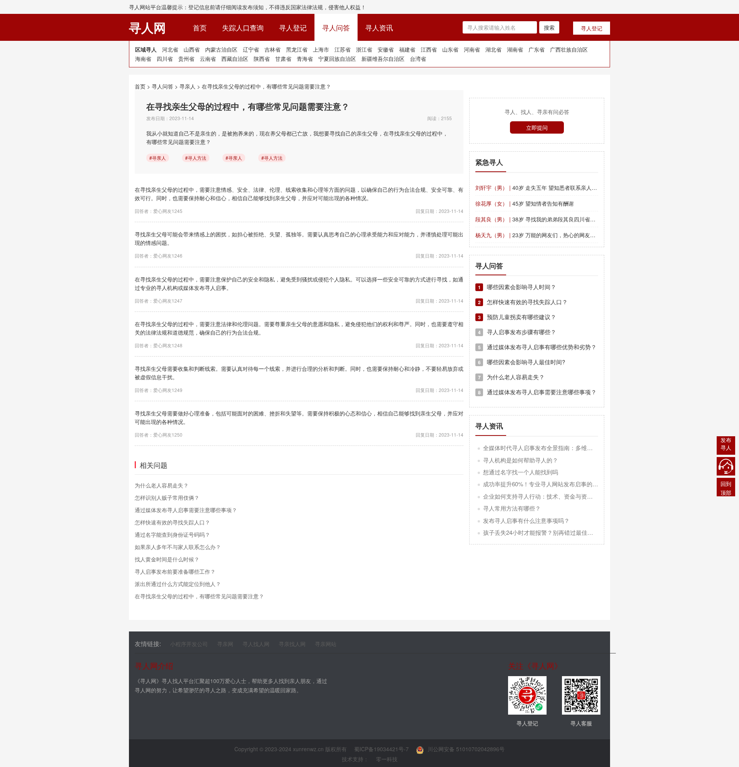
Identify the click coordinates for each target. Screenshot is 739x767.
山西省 (192, 49)
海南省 (143, 58)
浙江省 (364, 49)
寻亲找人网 (292, 644)
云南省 (208, 58)
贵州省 (186, 58)
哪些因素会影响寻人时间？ (517, 287)
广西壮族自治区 (569, 49)
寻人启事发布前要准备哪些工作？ (175, 571)
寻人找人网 (255, 644)
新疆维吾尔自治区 (383, 58)
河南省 (472, 49)
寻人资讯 (379, 27)
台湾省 (418, 58)
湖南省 (515, 49)
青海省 (305, 58)
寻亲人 (187, 86)
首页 (203, 27)
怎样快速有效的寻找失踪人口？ (172, 522)
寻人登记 (293, 27)
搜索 (549, 27)
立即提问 (537, 127)
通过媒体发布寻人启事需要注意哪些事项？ (186, 510)
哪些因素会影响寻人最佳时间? (521, 362)
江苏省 (342, 49)
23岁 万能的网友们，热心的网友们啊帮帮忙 (546, 235)
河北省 (170, 49)
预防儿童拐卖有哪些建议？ (517, 317)
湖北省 (493, 49)
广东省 (536, 49)
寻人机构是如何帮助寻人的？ (520, 460)
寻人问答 (336, 27)
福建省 (407, 49)
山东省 (450, 49)
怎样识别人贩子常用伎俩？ (167, 497)
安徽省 (386, 49)
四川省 (165, 58)
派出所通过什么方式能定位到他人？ (178, 584)
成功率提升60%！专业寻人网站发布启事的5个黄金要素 (553, 484)
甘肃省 (283, 58)
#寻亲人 (157, 157)
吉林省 (272, 49)
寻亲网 (225, 644)
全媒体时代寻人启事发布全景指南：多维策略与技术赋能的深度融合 (569, 448)
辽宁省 (251, 49)
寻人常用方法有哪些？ (512, 508)
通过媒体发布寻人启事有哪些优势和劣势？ (537, 347)
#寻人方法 (195, 157)
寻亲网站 (325, 644)
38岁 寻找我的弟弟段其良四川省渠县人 (540, 219)
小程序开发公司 (189, 644)
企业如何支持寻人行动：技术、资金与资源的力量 (546, 496)
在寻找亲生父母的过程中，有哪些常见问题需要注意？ (266, 86)
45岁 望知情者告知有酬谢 (524, 203)
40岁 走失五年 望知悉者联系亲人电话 (538, 187)
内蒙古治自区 (221, 49)
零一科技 (387, 759)
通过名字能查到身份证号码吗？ (172, 534)
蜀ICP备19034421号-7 (381, 749)
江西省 (429, 49)
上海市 (321, 49)
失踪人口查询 (243, 27)
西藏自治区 (234, 58)
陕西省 (262, 58)
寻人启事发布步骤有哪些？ (517, 332)
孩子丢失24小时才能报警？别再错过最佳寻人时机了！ (552, 532)
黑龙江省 (297, 49)
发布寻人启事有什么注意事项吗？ (526, 520)
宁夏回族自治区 (337, 58)
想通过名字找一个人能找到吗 (520, 472)
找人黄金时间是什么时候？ (167, 559)
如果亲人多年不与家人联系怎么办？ (178, 547)
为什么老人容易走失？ (162, 485)
